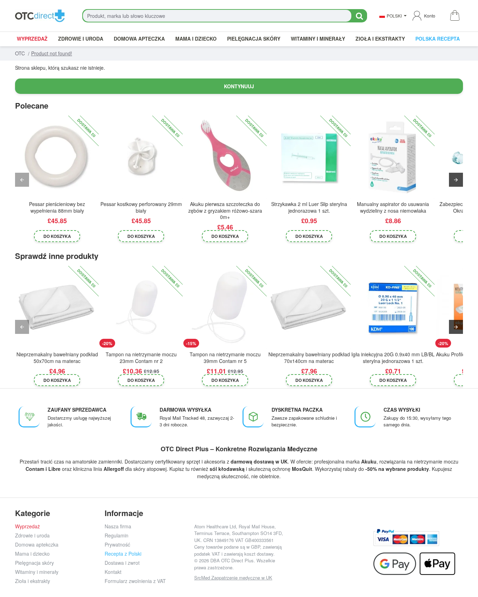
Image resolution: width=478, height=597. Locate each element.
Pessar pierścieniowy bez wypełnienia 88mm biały (57, 207)
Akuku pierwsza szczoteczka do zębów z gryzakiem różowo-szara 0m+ (225, 210)
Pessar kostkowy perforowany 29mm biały (141, 207)
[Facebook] (297, 543)
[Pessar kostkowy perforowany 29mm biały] (141, 157)
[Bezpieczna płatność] (406, 537)
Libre (54, 468)
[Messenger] (344, 543)
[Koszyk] (454, 16)
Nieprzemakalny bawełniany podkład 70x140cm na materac (309, 357)
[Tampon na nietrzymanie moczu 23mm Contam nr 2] (141, 307)
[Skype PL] (329, 559)
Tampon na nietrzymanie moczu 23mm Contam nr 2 (141, 357)
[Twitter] (329, 543)
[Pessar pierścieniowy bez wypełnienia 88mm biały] (57, 157)
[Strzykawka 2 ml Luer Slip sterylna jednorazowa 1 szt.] (309, 157)
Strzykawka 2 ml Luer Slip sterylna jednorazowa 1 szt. (309, 207)
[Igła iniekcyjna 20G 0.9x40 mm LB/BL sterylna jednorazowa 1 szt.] (393, 307)
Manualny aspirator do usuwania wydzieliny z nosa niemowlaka (393, 207)
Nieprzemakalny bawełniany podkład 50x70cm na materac (57, 357)
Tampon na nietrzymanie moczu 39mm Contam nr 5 (225, 357)
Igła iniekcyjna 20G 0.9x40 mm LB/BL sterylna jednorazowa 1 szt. (393, 357)
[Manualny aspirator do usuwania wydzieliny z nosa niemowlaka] (393, 157)
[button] (57, 236)
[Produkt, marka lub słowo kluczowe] (359, 16)
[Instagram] (313, 543)
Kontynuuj (239, 86)
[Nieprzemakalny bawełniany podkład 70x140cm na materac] (309, 307)
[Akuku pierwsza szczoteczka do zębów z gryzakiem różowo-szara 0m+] (225, 157)
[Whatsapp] (360, 543)
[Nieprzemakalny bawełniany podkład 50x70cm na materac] (57, 307)
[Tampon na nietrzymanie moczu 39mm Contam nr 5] (225, 307)
